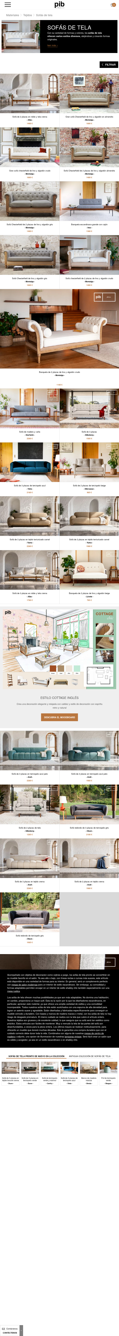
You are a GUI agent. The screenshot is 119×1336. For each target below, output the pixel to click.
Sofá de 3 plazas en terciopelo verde (30, 1081)
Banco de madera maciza (88, 1081)
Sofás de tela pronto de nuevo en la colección (36, 1056)
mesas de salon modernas (24, 984)
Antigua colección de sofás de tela (89, 1056)
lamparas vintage (73, 1036)
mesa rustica (13, 991)
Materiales (12, 15)
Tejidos (27, 15)
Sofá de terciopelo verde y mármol (49, 1081)
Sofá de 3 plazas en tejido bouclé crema (10, 1081)
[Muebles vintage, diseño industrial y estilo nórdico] (60, 4)
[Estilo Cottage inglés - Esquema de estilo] (59, 667)
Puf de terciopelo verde (108, 1081)
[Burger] (8, 5)
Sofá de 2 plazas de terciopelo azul (69, 1081)
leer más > (52, 45)
